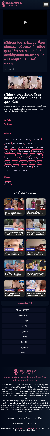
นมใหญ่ (7, 159)
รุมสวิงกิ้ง (8, 163)
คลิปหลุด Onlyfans (24, 151)
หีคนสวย (24, 163)
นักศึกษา (31, 159)
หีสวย (36, 143)
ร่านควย (39, 159)
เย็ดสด (21, 147)
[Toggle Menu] (46, 4)
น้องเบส (15, 159)
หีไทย (39, 163)
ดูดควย (32, 155)
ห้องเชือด (29, 143)
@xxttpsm (22, 315)
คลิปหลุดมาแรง (10, 155)
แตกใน (25, 171)
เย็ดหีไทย (29, 167)
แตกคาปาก (16, 171)
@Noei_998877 (22, 310)
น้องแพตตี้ (23, 159)
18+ (22, 321)
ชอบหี (19, 155)
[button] (25, 22)
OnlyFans (40, 147)
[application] (25, 22)
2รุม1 (22, 331)
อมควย (14, 147)
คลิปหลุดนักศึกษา (18, 143)
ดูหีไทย (39, 155)
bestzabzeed (17, 139)
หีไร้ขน (7, 147)
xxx (6, 151)
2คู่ (23, 326)
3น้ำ (23, 342)
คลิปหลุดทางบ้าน (37, 151)
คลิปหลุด (7, 143)
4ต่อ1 (23, 352)
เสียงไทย (7, 171)
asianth (7, 139)
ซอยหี (25, 155)
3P (22, 337)
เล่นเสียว (36, 167)
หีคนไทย (32, 163)
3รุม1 (22, 347)
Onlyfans (27, 139)
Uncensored (36, 139)
